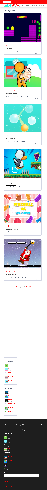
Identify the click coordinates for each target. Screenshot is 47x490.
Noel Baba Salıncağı (11, 274)
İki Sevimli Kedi (11, 391)
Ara (4, 472)
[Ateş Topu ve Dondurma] (22, 208)
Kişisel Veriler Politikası (8, 481)
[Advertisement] (10, 323)
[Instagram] (23, 430)
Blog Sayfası (34, 5)
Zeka (14, 135)
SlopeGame (10, 399)
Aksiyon (7, 226)
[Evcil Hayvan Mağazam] (22, 72)
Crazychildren (10, 376)
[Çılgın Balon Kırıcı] (22, 118)
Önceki (17, 286)
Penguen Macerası (10, 184)
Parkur (14, 45)
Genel (7, 90)
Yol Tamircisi (10, 395)
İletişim (5, 479)
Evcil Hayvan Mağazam (12, 93)
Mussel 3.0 (10, 380)
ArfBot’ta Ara (41, 5)
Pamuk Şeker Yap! (11, 403)
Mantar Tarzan (11, 407)
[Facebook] (21, 430)
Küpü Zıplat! (10, 411)
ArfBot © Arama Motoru (8, 487)
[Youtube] (26, 430)
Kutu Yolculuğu (9, 48)
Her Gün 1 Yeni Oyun (26, 5)
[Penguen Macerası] (22, 163)
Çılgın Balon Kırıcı (10, 139)
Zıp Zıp (9, 368)
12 (26, 286)
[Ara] (13, 2)
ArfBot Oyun (15, 5)
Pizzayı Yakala (10, 364)
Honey (9, 372)
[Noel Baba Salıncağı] (22, 253)
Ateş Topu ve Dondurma (12, 229)
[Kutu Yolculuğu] (22, 27)
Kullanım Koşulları (7, 483)
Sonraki (30, 286)
